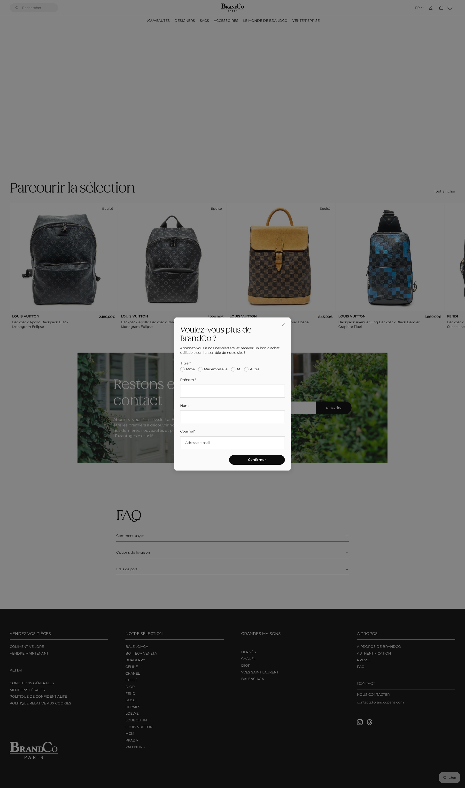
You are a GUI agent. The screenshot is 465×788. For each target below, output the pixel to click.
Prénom (188, 380)
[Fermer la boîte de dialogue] (283, 324)
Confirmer (257, 459)
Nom (185, 405)
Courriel (187, 431)
